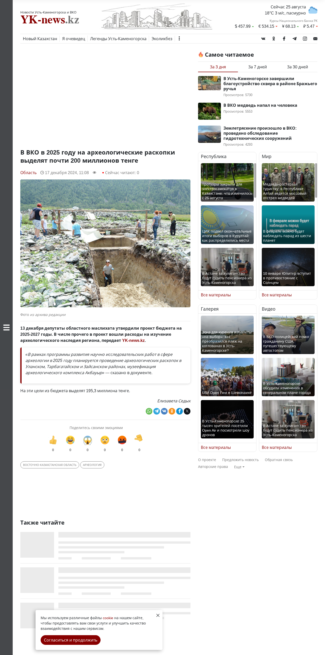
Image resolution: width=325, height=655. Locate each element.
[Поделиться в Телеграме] (156, 411)
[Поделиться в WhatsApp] (149, 411)
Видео (268, 309)
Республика (213, 156)
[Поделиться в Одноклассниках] (172, 411)
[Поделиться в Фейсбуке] (179, 411)
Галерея (210, 309)
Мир (266, 156)
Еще (237, 466)
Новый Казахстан (40, 38)
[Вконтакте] (263, 38)
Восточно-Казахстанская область (49, 465)
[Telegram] (294, 38)
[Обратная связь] (315, 38)
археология (92, 465)
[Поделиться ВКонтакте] (164, 411)
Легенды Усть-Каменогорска (118, 38)
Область (28, 172)
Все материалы (216, 295)
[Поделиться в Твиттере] (187, 411)
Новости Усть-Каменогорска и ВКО (48, 12)
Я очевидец (73, 38)
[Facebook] (284, 38)
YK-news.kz (133, 340)
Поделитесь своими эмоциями (96, 427)
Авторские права (213, 466)
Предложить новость (240, 459)
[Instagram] (305, 38)
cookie (108, 617)
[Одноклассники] (274, 38)
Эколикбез (162, 38)
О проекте (207, 459)
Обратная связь (279, 459)
